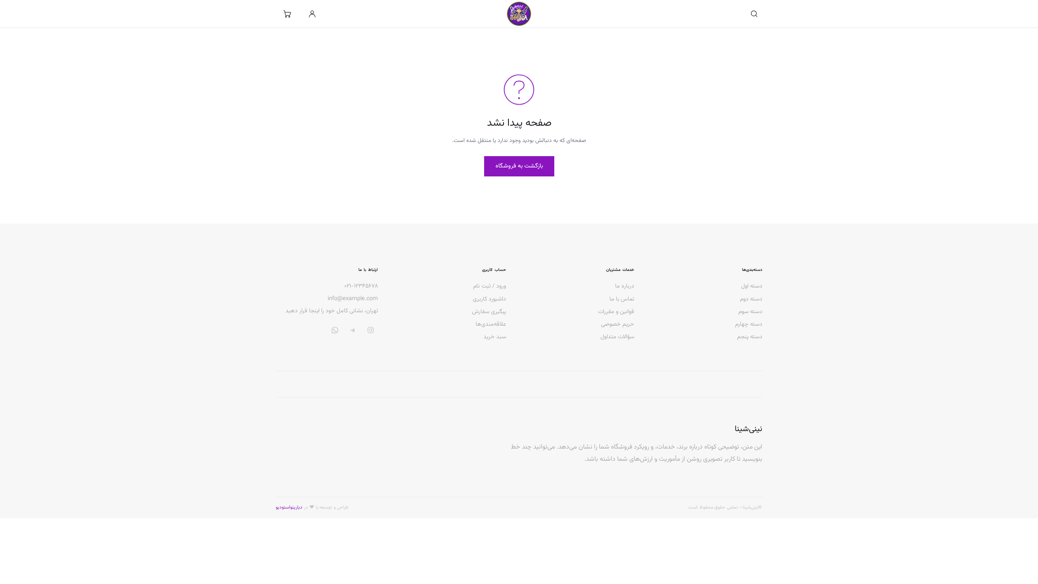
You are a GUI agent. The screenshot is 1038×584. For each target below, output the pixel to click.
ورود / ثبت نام (489, 286)
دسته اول (751, 286)
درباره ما (624, 286)
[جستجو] (754, 14)
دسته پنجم (749, 336)
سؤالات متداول (617, 336)
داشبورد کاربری (489, 299)
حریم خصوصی (617, 324)
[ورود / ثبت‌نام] (312, 14)
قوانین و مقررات (616, 311)
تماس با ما (621, 299)
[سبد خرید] (287, 14)
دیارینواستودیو (289, 507)
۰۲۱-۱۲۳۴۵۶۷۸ (361, 286)
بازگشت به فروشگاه (519, 166)
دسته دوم (751, 299)
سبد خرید (494, 336)
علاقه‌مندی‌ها (491, 324)
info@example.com (353, 298)
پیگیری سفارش (489, 311)
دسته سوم (750, 311)
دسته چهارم (748, 324)
